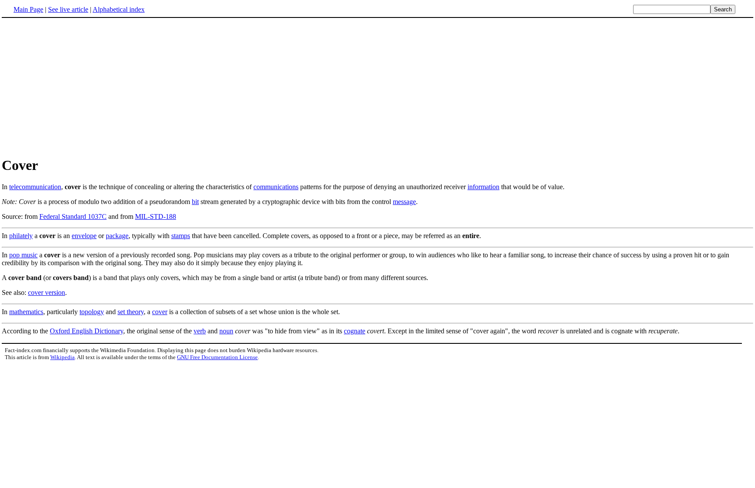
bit (195, 201)
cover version (46, 292)
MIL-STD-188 (155, 216)
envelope (84, 235)
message (404, 201)
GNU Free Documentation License (217, 357)
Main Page (28, 9)
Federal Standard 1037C (73, 216)
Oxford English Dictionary (86, 331)
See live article (68, 9)
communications (275, 186)
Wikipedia (62, 357)
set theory (131, 311)
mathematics (26, 311)
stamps (180, 235)
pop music (23, 255)
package (117, 235)
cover (159, 311)
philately (21, 235)
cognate (354, 331)
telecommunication (35, 186)
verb (200, 331)
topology (92, 311)
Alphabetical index (119, 9)
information (483, 186)
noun (226, 331)
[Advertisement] (377, 87)
